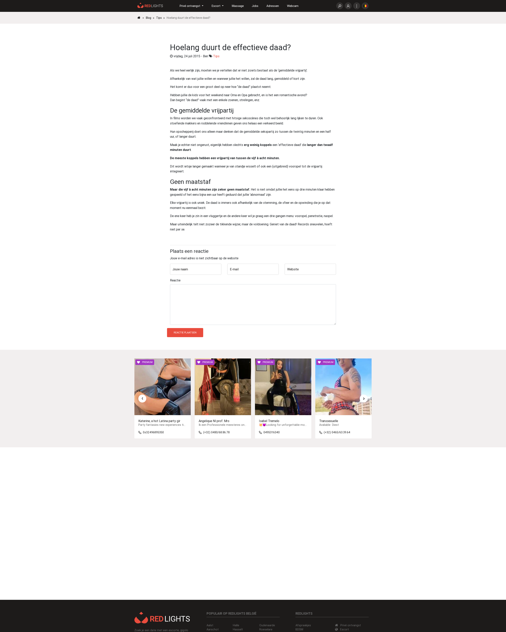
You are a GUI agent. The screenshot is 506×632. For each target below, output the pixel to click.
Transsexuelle (328, 421)
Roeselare (265, 629)
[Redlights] (141, 18)
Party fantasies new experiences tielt (163, 425)
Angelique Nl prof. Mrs (214, 421)
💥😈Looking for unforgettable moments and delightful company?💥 (304, 425)
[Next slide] (364, 399)
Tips (159, 18)
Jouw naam (180, 269)
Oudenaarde (267, 625)
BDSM (299, 629)
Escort (344, 629)
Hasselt (238, 629)
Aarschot (213, 629)
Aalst (210, 625)
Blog (148, 18)
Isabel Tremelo (269, 421)
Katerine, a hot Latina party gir (159, 421)
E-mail (234, 269)
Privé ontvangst (350, 625)
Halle (236, 625)
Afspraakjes (303, 625)
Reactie (175, 280)
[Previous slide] (142, 399)
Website (293, 269)
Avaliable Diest (329, 425)
